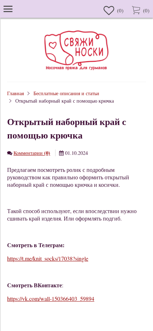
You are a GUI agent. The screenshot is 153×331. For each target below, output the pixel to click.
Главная (15, 93)
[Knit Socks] (76, 71)
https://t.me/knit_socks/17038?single (47, 258)
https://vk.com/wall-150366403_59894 (50, 298)
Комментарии (32, 153)
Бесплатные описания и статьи (66, 93)
